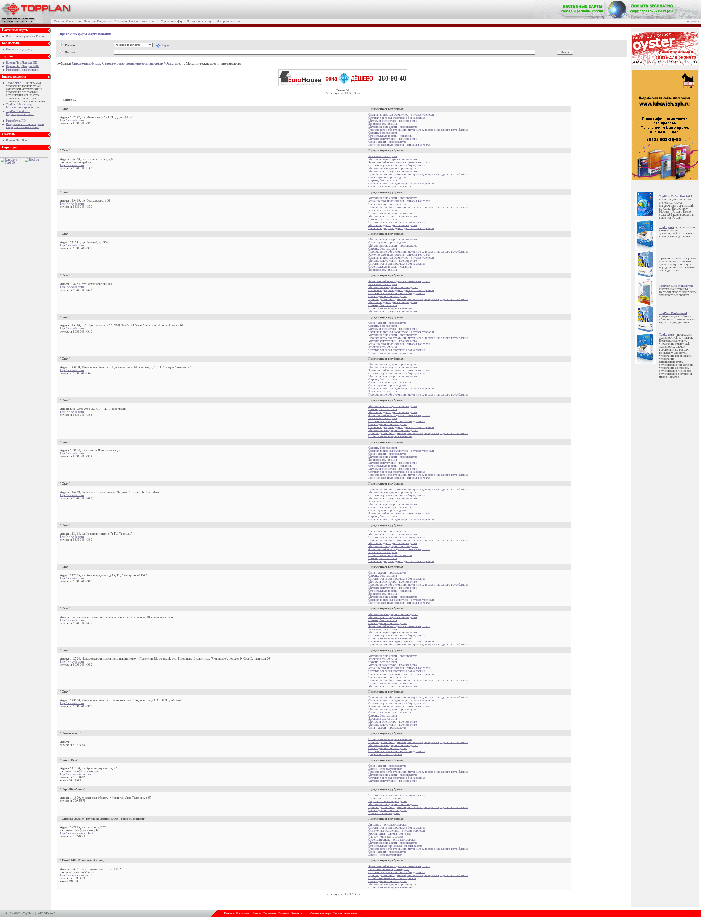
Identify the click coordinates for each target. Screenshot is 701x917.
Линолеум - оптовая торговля (387, 824)
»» (358, 93)
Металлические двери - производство (393, 126)
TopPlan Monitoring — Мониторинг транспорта (22, 106)
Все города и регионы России (25, 36)
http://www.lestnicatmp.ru (76, 874)
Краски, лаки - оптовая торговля (389, 833)
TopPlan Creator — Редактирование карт (20, 113)
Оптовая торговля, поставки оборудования (396, 117)
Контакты (148, 21)
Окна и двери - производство (387, 141)
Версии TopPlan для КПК (22, 66)
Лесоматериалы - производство (388, 869)
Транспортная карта (673, 258)
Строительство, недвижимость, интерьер (132, 63)
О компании (74, 21)
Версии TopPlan (16, 140)
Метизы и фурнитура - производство (392, 120)
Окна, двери (174, 63)
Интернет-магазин (229, 21)
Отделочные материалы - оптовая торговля (396, 830)
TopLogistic (13, 82)
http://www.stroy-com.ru (75, 774)
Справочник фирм (86, 63)
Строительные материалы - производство (395, 845)
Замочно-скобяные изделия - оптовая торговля (399, 144)
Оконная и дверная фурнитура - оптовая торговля (401, 114)
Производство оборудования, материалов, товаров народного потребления (418, 129)
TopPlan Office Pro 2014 (675, 196)
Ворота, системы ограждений (387, 801)
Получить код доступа (21, 49)
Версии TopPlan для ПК (21, 62)
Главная (59, 21)
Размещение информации (22, 69)
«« (342, 93)
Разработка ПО (16, 120)
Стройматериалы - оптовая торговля (392, 839)
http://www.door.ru (72, 120)
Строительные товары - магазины (390, 135)
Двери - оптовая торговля (385, 754)
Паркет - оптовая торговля (385, 836)
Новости (89, 21)
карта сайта (693, 21)
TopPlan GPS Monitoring (676, 285)
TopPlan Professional (673, 313)
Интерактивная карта (200, 21)
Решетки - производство (384, 813)
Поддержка (104, 21)
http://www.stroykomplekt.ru (78, 833)
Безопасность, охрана (382, 123)
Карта (165, 45)
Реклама (134, 21)
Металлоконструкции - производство (392, 138)
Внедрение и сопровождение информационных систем (25, 126)
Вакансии (120, 21)
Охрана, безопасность (382, 132)
